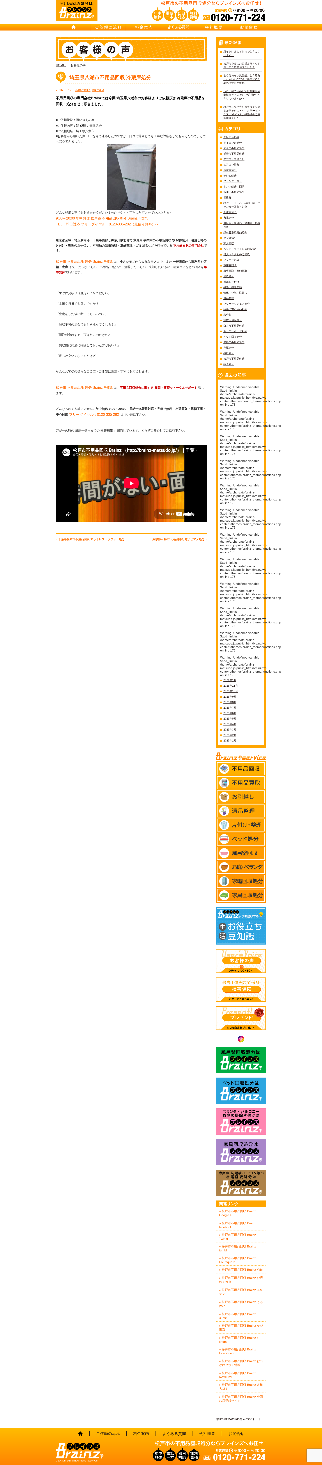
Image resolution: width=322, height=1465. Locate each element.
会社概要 (213, 27)
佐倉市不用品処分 (233, 148)
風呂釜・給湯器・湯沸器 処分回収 (241, 225)
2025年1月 (229, 740)
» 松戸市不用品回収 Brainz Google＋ (237, 1213)
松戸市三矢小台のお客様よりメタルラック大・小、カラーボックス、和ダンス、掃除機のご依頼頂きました (241, 112)
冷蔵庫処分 (230, 170)
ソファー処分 (231, 259)
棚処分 (227, 197)
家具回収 (228, 243)
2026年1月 (229, 680)
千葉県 (102, 218)
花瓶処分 (228, 347)
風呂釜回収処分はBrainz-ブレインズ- (241, 1060)
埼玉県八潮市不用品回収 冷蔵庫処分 (110, 77)
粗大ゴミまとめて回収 (236, 254)
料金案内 (143, 27)
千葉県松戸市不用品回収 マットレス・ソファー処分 (91, 539)
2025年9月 (229, 696)
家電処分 (228, 217)
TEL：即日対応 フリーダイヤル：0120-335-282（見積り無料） (105, 224)
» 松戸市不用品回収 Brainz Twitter (237, 1236)
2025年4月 (229, 724)
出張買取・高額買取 (235, 270)
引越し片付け (231, 281)
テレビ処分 (230, 175)
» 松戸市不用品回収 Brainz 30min (237, 1316)
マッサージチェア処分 (236, 303)
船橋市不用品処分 (233, 342)
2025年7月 (229, 707)
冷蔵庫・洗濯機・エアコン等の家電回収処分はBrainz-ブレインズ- (241, 1183)
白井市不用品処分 (233, 325)
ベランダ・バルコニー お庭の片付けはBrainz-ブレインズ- (241, 1121)
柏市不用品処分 (232, 320)
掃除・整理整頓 (232, 287)
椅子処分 (228, 364)
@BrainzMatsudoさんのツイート (238, 1419)
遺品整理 (228, 298)
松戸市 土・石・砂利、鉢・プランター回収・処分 (241, 205)
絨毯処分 (228, 353)
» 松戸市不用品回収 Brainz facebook (237, 1225)
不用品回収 (82, 90)
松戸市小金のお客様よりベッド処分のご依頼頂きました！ (241, 65)
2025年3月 (229, 729)
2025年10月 (230, 691)
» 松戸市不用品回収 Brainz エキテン (241, 1292)
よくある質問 (178, 27)
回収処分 (98, 90)
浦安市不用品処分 (233, 153)
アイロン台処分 (232, 142)
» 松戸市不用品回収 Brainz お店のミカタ (241, 1279)
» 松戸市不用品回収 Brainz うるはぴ (241, 1304)
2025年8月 (229, 702)
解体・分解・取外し (235, 292)
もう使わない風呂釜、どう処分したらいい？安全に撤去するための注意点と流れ (241, 79)
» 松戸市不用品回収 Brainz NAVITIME (237, 1375)
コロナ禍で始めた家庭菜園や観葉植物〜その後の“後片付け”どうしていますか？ (241, 95)
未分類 (227, 314)
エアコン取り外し (233, 159)
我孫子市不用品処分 (235, 309)
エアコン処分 (231, 164)
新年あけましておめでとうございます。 (241, 53)
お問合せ (248, 27)
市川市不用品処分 (233, 192)
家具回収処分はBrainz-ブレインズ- (241, 1152)
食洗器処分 (230, 212)
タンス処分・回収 (233, 186)
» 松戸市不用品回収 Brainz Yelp (241, 1269)
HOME (73, 27)
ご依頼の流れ (108, 27)
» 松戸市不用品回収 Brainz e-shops (239, 1339)
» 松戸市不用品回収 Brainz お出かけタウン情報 (241, 1363)
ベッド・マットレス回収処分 (240, 248)
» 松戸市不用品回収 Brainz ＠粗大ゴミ (241, 1386)
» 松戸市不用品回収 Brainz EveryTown (237, 1351)
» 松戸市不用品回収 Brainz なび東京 (241, 1327)
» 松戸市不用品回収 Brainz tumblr (237, 1248)
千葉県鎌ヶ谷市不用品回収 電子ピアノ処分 (177, 539)
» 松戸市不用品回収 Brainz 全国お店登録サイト (241, 1398)
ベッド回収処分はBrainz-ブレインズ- (241, 1091)
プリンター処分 (232, 181)
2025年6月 (229, 713)
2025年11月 (230, 685)
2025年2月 (229, 735)
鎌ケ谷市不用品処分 (235, 232)
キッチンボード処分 (235, 331)
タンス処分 (230, 237)
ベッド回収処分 (232, 336)
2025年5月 (229, 718)
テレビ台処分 (231, 137)
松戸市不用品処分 (233, 358)
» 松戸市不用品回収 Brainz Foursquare (237, 1260)
